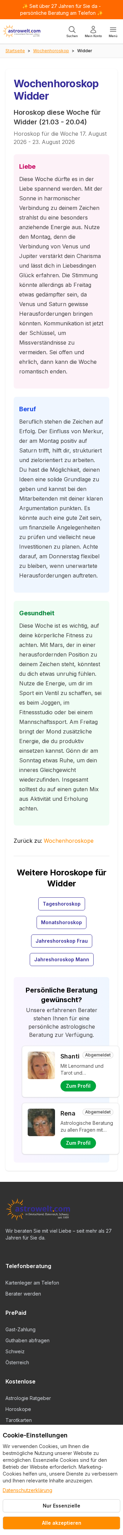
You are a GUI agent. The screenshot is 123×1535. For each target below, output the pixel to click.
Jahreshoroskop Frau (62, 941)
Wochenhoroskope (69, 840)
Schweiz (15, 1351)
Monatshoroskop (61, 922)
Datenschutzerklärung (27, 1490)
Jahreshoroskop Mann (61, 959)
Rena (68, 1113)
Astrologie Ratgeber (28, 1398)
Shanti (70, 1056)
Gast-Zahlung (20, 1329)
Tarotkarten (18, 1420)
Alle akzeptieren (61, 1523)
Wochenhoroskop (51, 50)
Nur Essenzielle (61, 1506)
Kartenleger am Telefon (32, 1283)
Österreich (17, 1362)
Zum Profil (78, 1086)
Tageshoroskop (62, 904)
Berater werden (23, 1294)
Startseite (15, 50)
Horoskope (18, 1409)
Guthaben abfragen (27, 1340)
